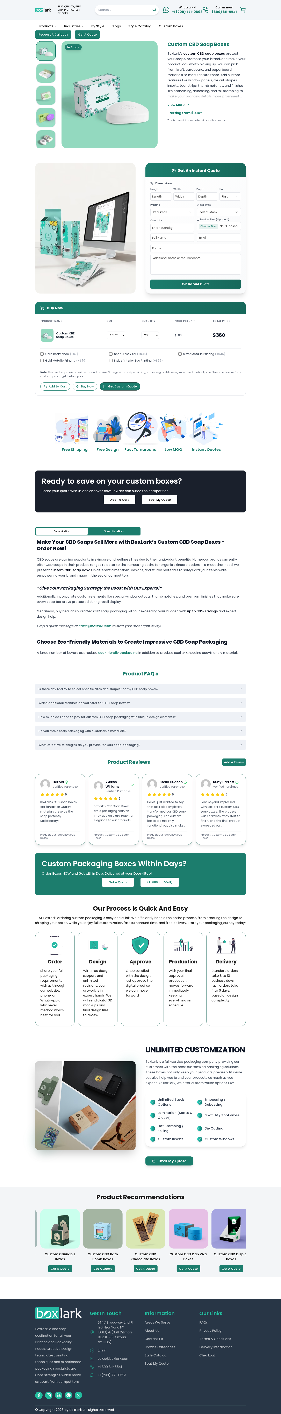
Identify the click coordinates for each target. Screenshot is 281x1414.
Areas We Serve (157, 1322)
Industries (72, 26)
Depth (200, 189)
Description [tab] (62, 531)
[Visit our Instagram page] (48, 1395)
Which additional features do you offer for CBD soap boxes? (84, 703)
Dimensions (163, 183)
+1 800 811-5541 (110, 1366)
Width (177, 189)
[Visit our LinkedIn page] (58, 1395)
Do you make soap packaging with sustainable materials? (82, 731)
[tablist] (87, 531)
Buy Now (87, 386)
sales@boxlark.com (95, 626)
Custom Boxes (171, 26)
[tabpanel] (140, 596)
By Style (97, 26)
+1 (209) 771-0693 (112, 1375)
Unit (222, 189)
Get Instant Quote (196, 284)
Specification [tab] (114, 531)
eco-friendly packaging (118, 652)
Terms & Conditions (215, 1339)
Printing (155, 205)
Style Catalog (139, 26)
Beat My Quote (160, 500)
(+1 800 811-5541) (159, 882)
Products (45, 26)
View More (176, 104)
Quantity (156, 220)
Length (154, 189)
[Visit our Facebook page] (39, 1395)
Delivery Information (215, 1347)
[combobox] (230, 196)
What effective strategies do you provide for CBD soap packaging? (89, 745)
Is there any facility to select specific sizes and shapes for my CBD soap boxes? (98, 689)
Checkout (207, 1355)
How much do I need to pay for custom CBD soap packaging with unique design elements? (107, 717)
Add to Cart (58, 386)
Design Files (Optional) (214, 219)
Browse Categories (160, 1347)
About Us (152, 1330)
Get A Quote (87, 34)
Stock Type (204, 205)
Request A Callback (53, 34)
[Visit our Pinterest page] (68, 1395)
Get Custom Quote (122, 386)
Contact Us (154, 1339)
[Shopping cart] (243, 9)
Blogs (116, 26)
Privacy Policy (210, 1330)
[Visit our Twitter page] (78, 1395)
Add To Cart (119, 500)
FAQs (203, 1322)
